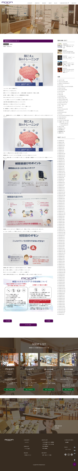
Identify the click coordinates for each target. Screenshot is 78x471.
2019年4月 (60, 282)
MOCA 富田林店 (45, 446)
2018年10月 (60, 291)
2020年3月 (60, 264)
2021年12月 (60, 230)
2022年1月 (60, 229)
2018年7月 (60, 296)
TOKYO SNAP (61, 117)
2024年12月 (60, 172)
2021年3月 (60, 245)
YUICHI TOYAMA (62, 120)
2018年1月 (60, 306)
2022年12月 (60, 211)
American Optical (62, 81)
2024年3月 (60, 187)
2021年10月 (60, 234)
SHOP (50, 3)
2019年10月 (60, 272)
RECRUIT (74, 3)
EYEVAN (60, 91)
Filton (59, 94)
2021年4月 (60, 243)
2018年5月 (60, 300)
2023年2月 (60, 208)
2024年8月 (60, 179)
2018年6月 (60, 298)
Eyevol (59, 93)
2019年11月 (60, 271)
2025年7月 (60, 161)
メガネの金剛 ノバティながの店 (48, 444)
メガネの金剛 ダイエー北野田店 (48, 442)
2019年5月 (60, 280)
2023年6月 (60, 201)
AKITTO (60, 80)
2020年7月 (60, 258)
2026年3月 (60, 148)
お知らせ (60, 126)
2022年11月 (60, 213)
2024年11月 (60, 174)
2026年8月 (60, 140)
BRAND (44, 3)
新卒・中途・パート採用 (46, 455)
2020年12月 (60, 250)
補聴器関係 (60, 131)
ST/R (59, 114)
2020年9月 (60, 254)
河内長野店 (60, 129)
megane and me (61, 102)
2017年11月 (60, 309)
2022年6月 (60, 221)
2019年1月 (60, 287)
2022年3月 (60, 226)
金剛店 (11, 44)
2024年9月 (60, 177)
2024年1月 (60, 190)
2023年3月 (60, 206)
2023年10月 (60, 195)
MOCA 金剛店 (44, 448)
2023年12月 (60, 192)
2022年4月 (60, 224)
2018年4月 (60, 301)
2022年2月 (60, 227)
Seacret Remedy (62, 109)
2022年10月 (60, 214)
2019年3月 (60, 283)
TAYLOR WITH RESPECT (64, 115)
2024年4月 (60, 185)
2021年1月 (60, 248)
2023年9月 (60, 197)
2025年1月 (60, 171)
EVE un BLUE (61, 89)
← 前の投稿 (7, 321)
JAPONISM (60, 96)
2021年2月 (60, 246)
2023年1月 (60, 209)
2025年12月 (60, 153)
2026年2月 (60, 150)
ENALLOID (61, 88)
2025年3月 (60, 168)
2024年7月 (60, 181)
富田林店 (60, 128)
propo (59, 107)
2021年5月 (60, 242)
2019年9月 (60, 274)
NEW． (60, 105)
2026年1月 (60, 152)
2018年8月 (60, 295)
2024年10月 (60, 176)
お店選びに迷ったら (62, 122)
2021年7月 (60, 238)
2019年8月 (60, 275)
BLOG (55, 3)
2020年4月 (60, 263)
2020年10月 (60, 253)
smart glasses (64, 125)
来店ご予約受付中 (9, 389)
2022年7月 (60, 219)
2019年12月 (60, 269)
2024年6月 (60, 182)
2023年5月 (60, 203)
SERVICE (37, 3)
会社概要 (66, 442)
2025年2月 (60, 169)
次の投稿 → (48, 321)
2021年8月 (60, 237)
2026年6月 (60, 144)
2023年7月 (60, 200)
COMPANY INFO (64, 3)
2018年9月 (60, 293)
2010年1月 (60, 314)
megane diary (64, 123)
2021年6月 (60, 240)
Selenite (60, 110)
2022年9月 (60, 216)
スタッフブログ (68, 449)
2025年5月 (60, 164)
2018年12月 (60, 288)
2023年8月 (60, 198)
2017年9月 (60, 312)
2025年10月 (60, 156)
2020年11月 (60, 251)
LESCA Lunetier (62, 99)
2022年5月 (60, 222)
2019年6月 (60, 279)
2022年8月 (60, 218)
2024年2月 (60, 189)
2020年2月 (60, 266)
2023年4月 (60, 205)
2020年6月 (60, 259)
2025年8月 (60, 160)
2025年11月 (60, 155)
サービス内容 (27, 448)
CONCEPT (29, 3)
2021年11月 (60, 232)
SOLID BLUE (61, 112)
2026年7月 (60, 142)
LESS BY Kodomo (62, 101)
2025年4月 (60, 166)
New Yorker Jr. (61, 104)
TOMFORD (61, 118)
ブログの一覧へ (28, 324)
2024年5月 (60, 184)
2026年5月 (60, 145)
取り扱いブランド (28, 455)
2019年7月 (60, 277)
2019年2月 (60, 285)
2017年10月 (60, 311)
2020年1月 (60, 267)
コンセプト (27, 442)
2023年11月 (60, 193)
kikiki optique (61, 97)
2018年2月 (60, 304)
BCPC (59, 85)
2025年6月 (60, 163)
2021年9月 (60, 235)
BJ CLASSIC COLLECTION (64, 86)
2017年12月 (60, 308)
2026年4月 (60, 147)
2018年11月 (60, 290)
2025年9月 (60, 158)
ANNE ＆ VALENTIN (63, 83)
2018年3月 (60, 303)
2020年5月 (60, 261)
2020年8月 (60, 256)
